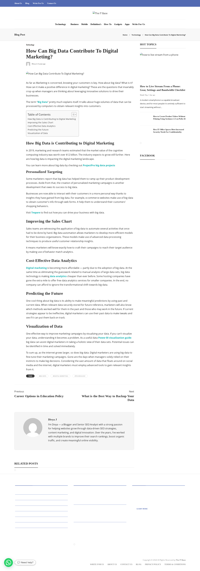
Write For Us (38, 3)
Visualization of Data (38, 133)
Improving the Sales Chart (40, 122)
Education (22, 519)
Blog (27, 3)
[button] (8, 562)
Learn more (142, 509)
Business (75, 24)
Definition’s (95, 24)
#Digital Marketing (60, 376)
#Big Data (42, 376)
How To (108, 24)
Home (125, 35)
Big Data (43, 102)
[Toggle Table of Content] (72, 114)
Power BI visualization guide (114, 337)
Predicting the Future (38, 129)
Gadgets (118, 24)
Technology (60, 24)
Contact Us (51, 3)
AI (18, 492)
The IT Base (181, 560)
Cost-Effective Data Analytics (41, 126)
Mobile (84, 24)
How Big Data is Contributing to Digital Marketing (52, 119)
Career (21, 508)
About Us (18, 3)
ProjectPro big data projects (99, 165)
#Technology (80, 376)
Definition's (23, 514)
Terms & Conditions (175, 564)
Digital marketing (36, 268)
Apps (127, 24)
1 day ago (151, 95)
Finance (21, 525)
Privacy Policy (153, 564)
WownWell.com (147, 541)
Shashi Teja (144, 95)
